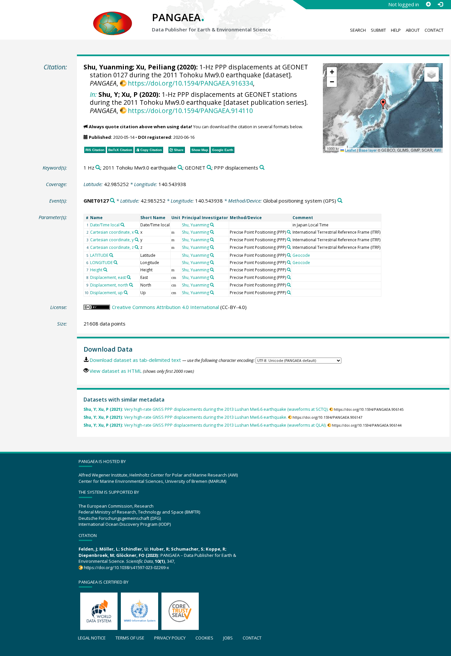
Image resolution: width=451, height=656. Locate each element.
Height (96, 270)
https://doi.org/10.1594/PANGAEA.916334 (190, 83)
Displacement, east (108, 277)
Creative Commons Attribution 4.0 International (165, 307)
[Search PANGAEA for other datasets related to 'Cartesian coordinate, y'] (137, 240)
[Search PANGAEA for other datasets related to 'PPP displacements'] (262, 167)
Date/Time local (105, 225)
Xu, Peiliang (155, 66)
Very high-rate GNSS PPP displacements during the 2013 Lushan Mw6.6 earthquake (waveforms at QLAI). (205, 425)
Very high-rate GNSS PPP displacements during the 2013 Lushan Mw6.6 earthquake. (185, 417)
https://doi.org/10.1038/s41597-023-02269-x (126, 567)
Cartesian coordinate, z (112, 247)
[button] (383, 104)
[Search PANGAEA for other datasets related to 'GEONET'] (209, 167)
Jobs (228, 638)
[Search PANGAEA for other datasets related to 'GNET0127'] (112, 200)
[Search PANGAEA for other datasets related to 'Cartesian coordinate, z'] (137, 247)
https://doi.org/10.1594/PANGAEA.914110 (190, 110)
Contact (434, 30)
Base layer (368, 150)
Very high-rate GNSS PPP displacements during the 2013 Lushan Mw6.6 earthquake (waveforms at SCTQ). (206, 409)
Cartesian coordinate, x (112, 232)
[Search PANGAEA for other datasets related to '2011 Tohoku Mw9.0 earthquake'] (180, 167)
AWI (437, 150)
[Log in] (440, 4)
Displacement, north (109, 285)
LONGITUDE (101, 262)
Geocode (301, 255)
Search (358, 30)
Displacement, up (106, 292)
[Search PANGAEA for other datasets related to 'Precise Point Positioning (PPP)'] (289, 232)
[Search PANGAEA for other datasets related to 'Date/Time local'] (122, 225)
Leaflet (350, 150)
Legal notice (92, 638)
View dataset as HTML (115, 370)
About (413, 30)
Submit (378, 30)
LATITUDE (99, 255)
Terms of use (130, 638)
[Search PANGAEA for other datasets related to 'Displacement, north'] (131, 285)
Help (396, 30)
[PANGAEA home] (112, 17)
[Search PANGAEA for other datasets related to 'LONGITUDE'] (116, 262)
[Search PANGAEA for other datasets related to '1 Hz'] (97, 167)
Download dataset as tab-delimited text (135, 360)
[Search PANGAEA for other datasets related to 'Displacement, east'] (129, 277)
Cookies (204, 638)
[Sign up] (428, 4)
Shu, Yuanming (108, 66)
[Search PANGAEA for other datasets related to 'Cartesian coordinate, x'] (137, 232)
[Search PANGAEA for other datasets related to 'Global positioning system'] (339, 200)
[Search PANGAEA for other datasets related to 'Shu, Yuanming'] (212, 225)
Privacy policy (170, 638)
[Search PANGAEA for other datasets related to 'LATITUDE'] (111, 255)
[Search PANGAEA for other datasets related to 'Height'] (105, 270)
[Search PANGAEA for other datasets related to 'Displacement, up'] (126, 292)
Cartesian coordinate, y (112, 240)
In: (93, 94)
